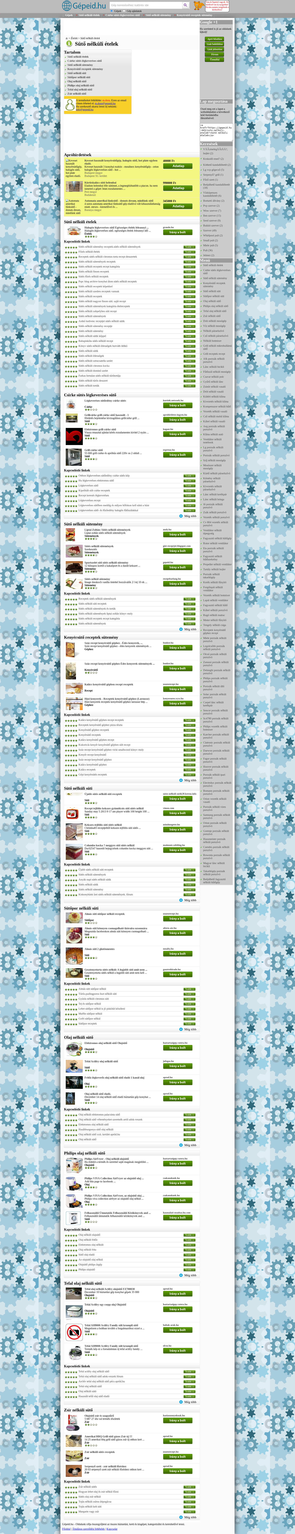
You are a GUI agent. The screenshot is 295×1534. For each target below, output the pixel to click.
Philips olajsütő (87, 1269)
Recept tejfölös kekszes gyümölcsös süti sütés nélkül (114, 808)
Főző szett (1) (210, 179)
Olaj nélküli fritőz (88, 1239)
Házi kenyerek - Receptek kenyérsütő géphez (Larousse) (117, 698)
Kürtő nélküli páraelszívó (216, 473)
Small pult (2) (210, 240)
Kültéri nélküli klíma (214, 396)
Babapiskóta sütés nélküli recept (96, 341)
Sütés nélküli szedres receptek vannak (99, 291)
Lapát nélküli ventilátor (215, 600)
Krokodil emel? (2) (213, 158)
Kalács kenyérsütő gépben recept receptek (109, 684)
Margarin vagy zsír (89, 1511)
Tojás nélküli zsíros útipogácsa (95, 1501)
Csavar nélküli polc (213, 376)
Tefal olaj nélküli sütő (79, 89)
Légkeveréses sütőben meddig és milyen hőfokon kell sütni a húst (114, 505)
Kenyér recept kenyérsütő (92, 754)
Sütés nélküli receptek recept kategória (99, 266)
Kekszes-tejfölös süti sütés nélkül (103, 824)
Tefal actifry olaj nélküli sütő (94, 1371)
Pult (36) (208, 250)
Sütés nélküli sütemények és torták (97, 608)
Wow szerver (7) (212, 210)
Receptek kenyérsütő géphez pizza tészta (100, 724)
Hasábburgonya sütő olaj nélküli (96, 1129)
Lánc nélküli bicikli (213, 366)
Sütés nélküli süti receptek (93, 603)
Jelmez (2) (208, 255)
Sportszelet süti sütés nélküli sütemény (106, 562)
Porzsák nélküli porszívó (216, 455)
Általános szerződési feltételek (88, 1529)
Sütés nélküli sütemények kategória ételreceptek (104, 306)
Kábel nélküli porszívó (215, 610)
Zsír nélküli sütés (88, 1486)
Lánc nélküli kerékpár (215, 494)
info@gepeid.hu (84, 109)
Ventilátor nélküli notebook (212, 441)
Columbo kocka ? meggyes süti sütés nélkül (109, 845)
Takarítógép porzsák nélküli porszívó (214, 873)
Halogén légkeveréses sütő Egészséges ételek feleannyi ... (117, 227)
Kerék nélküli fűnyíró (214, 582)
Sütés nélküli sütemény (91, 331)
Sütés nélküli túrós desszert (93, 380)
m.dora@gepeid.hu (105, 103)
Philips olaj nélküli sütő (80, 85)
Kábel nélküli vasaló (214, 421)
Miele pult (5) (210, 245)
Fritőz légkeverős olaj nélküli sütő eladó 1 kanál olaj (114, 1077)
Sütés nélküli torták (89, 385)
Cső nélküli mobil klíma (216, 416)
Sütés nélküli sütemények (92, 316)
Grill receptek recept (214, 353)
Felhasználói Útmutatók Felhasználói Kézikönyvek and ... (118, 1212)
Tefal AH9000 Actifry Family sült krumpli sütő (111, 1325)
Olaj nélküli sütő (76, 81)
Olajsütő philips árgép (90, 1264)
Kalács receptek (87, 769)
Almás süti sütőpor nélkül (92, 988)
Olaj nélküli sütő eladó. (98, 1093)
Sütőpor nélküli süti (78, 77)
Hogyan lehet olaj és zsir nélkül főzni (98, 1491)
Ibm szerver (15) (212, 215)
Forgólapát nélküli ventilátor (213, 589)
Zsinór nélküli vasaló (214, 386)
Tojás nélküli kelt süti (90, 1506)
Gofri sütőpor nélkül (89, 1018)
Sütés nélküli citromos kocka (94, 365)
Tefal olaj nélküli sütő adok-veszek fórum (101, 1376)
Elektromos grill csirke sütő (100, 429)
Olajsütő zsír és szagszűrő (99, 1415)
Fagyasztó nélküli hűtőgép (217, 538)
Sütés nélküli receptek (90, 296)
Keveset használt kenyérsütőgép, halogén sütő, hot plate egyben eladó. (121, 162)
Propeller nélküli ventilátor (217, 564)
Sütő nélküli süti (76, 73)
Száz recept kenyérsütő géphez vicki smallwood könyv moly (111, 749)
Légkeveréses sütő (88, 485)
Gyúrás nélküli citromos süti (94, 998)
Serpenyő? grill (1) (213, 174)
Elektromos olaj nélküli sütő (94, 1124)
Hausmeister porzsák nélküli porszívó (214, 841)
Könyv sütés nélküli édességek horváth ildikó (103, 345)
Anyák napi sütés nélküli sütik (95, 879)
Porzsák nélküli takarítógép (211, 576)
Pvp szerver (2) (211, 205)
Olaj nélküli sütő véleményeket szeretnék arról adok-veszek (110, 1119)
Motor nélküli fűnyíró (214, 620)
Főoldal (66, 1529)
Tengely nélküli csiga (214, 625)
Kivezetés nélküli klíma (215, 401)
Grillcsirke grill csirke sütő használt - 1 (107, 415)
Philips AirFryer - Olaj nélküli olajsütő (107, 1158)
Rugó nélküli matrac (214, 615)
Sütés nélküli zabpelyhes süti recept (98, 311)
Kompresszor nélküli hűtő (217, 406)
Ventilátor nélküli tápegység (212, 532)
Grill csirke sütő (94, 450)
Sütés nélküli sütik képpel (92, 336)
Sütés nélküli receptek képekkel (96, 286)
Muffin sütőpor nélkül (90, 1013)
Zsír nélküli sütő (76, 93)
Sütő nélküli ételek (89, 15)
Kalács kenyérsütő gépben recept (96, 739)
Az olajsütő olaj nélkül (91, 1259)
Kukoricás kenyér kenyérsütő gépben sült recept (104, 744)
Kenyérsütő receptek (90, 734)
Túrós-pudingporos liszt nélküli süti (98, 993)
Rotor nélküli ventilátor (215, 543)
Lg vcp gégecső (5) (213, 169)
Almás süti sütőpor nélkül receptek (105, 913)
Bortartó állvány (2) (213, 200)
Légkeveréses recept (89, 500)
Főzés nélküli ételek (89, 251)
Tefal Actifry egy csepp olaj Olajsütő (105, 1304)
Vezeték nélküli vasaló (215, 411)
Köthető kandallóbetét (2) (217, 164)
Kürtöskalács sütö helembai (100, 182)
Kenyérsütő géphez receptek (94, 729)
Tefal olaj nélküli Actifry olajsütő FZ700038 (110, 1289)
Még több (190, 516)
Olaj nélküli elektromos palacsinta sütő (99, 1114)
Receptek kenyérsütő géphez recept (214, 632)
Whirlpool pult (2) (213, 235)
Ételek (74, 38)
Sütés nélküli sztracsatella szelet (96, 360)
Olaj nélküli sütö (87, 1391)
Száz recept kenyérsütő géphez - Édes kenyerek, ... (114, 643)
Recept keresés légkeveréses (94, 495)
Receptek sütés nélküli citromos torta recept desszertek (108, 256)
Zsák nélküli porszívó (214, 512)
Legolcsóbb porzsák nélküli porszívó (214, 648)
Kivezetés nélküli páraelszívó (212, 488)
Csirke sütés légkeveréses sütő (123, 15)
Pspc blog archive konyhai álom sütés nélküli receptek (108, 281)
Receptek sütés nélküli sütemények (97, 598)
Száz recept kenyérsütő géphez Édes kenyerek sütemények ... (120, 663)
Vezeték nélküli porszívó (216, 517)
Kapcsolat (112, 1529)
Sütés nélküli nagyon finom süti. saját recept (102, 301)
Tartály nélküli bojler (214, 569)
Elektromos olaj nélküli (91, 1244)
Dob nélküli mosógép (214, 320)
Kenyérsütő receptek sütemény (194, 15)
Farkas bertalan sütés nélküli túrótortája (100, 375)
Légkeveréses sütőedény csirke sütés (105, 400)
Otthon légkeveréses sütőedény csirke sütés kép (104, 475)
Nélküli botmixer (212, 340)
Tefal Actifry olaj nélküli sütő (101, 1061)
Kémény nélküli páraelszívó (211, 480)
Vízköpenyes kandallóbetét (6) (212, 194)
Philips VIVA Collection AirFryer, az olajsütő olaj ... (114, 1195)
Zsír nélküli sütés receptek (100, 1452)
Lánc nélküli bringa (213, 499)
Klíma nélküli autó (213, 434)
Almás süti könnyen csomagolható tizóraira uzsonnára (116, 928)
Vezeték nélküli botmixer (216, 595)
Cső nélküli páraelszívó (215, 335)
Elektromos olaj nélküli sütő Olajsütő (106, 1043)
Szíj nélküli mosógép (214, 460)
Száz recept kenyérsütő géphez (95, 759)
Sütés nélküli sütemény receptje (95, 326)
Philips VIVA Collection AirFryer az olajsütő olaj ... (114, 1178)
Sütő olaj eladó (87, 1254)
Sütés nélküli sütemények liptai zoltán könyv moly (106, 613)
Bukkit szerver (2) (213, 225)
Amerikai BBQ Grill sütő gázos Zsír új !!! (108, 1436)
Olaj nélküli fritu (87, 1249)
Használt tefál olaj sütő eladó (94, 1396)
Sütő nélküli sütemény (158, 15)
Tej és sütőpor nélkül (90, 1003)
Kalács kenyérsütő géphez (93, 764)
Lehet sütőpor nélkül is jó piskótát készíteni (102, 1008)
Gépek (69, 15)
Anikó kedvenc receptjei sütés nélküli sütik (102, 321)
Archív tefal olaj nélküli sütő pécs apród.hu (102, 1381)
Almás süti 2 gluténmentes (100, 949)
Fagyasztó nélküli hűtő (215, 605)
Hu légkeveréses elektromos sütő (96, 480)
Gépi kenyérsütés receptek (93, 774)
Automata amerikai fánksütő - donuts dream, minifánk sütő (119, 200)
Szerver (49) (209, 230)
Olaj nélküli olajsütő (89, 1234)
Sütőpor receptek (88, 1023)
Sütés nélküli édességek (91, 355)
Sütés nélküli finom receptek (94, 271)
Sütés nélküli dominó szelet (93, 370)
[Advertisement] (126, 27)
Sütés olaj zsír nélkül (90, 1496)
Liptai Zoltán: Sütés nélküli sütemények (107, 529)
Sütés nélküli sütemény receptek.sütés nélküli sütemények (110, 246)
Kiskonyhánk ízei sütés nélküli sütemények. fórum (106, 894)
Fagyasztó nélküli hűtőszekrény (212, 558)
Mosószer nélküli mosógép (212, 467)
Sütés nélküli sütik (88, 350)
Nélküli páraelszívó (213, 330)
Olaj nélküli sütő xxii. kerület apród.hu (99, 1134)
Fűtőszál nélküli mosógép (217, 371)
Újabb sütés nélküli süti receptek (103, 794)
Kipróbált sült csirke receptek (94, 490)
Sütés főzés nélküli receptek (93, 276)
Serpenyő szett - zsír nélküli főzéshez (105, 1466)
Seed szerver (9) (212, 220)
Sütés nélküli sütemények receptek (97, 261)
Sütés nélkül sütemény (97, 579)
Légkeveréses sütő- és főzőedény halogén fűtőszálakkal (108, 510)
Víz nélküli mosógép (214, 325)
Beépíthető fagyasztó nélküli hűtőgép (214, 881)
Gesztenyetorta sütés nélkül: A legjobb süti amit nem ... (116, 969)
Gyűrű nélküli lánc (213, 381)
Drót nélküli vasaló (213, 391)
